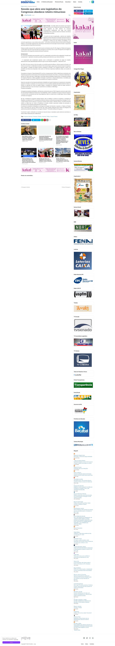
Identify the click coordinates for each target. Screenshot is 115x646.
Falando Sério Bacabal (79, 485)
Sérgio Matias (77, 532)
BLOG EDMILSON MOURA (79, 516)
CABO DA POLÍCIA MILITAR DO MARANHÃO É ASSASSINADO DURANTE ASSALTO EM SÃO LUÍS (83, 549)
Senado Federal (53, 116)
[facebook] (84, 638)
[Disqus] (46, 204)
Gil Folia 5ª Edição (78, 607)
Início (82, 644)
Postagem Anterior (26, 187)
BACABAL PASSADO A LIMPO (80, 599)
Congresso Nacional (32, 6)
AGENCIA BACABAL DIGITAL (80, 546)
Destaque (35, 116)
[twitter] (87, 638)
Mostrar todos (77, 630)
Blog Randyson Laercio (79, 508)
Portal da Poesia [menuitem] (59, 2)
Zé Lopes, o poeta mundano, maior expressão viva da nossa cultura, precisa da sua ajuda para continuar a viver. (83, 541)
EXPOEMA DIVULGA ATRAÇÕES (81, 468)
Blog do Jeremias (77, 606)
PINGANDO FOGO (78, 538)
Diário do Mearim (77, 472)
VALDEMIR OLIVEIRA (78, 479)
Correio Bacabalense (78, 583)
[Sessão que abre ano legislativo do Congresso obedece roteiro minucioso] (46, 152)
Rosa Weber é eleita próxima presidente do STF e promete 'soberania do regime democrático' (28, 138)
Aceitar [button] (11, 642)
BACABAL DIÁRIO (77, 623)
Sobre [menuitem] (74, 2)
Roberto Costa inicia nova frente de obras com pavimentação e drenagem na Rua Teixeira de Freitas (83, 496)
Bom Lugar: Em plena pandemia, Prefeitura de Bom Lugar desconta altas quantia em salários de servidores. (83, 586)
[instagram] (90, 638)
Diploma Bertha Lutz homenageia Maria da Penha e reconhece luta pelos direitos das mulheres (29, 160)
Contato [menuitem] (80, 2)
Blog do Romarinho (78, 528)
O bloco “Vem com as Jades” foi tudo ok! (83, 612)
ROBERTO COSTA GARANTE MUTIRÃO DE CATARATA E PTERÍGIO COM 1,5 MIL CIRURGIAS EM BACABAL (83, 488)
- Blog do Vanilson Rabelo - (80, 460)
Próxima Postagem (66, 187)
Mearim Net (76, 561)
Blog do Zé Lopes (78, 467)
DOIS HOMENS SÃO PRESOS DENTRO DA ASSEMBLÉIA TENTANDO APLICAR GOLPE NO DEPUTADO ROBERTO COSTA (83, 626)
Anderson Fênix (77, 616)
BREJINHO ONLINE (78, 591)
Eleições (40, 116)
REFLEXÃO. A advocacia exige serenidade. (83, 456)
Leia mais (16, 639)
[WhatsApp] (42, 120)
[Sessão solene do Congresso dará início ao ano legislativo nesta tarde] (63, 152)
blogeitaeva (76, 611)
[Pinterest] (45, 120)
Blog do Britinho (77, 567)
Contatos (92, 644)
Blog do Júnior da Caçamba (80, 574)
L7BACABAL (76, 554)
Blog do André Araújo (78, 501)
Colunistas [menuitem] (67, 2)
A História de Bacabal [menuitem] (46, 2)
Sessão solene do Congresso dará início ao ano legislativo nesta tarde (62, 160)
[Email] (47, 120)
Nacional (44, 116)
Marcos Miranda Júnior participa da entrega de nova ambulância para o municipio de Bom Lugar (83, 511)
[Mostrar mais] (50, 120)
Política (48, 116)
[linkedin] (93, 638)
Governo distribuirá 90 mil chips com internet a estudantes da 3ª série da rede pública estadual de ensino (83, 594)
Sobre (86, 644)
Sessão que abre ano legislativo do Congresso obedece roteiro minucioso (45, 160)
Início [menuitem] (38, 2)
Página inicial (24, 6)
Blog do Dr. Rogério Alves (79, 455)
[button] (89, 2)
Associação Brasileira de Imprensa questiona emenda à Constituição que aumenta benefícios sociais (45, 138)
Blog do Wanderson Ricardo (80, 493)
